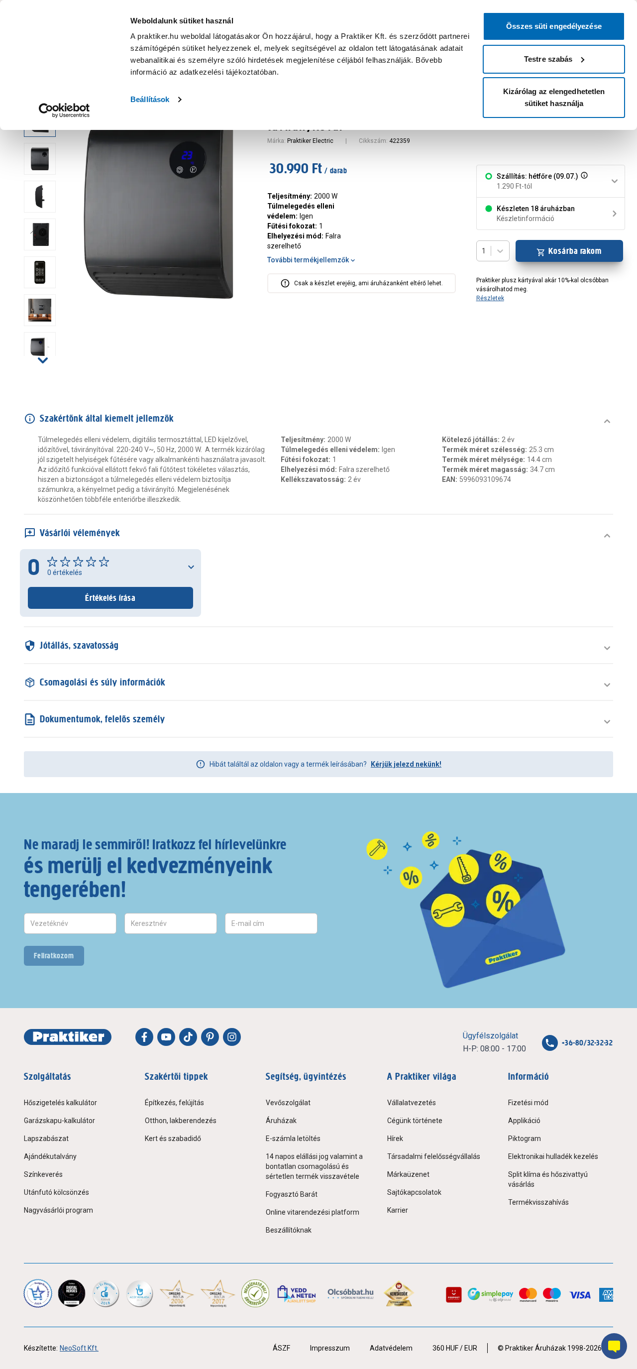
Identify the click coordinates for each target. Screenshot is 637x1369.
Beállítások (149, 99)
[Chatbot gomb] (614, 1346)
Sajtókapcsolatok (414, 1192)
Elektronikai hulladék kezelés (553, 1156)
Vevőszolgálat (288, 1103)
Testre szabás (548, 59)
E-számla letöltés (293, 1138)
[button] (583, 181)
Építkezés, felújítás (174, 1103)
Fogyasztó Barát (292, 1194)
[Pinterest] (210, 1037)
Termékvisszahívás (538, 1202)
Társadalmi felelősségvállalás (433, 1156)
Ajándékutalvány (50, 1156)
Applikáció (524, 1121)
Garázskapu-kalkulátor (59, 1121)
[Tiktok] (188, 1037)
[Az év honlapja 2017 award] (218, 1293)
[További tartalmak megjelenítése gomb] (43, 359)
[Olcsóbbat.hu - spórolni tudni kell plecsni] (351, 1293)
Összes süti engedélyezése (554, 26)
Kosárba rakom (575, 250)
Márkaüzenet (408, 1174)
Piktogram (524, 1138)
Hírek (395, 1138)
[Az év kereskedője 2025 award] (399, 1293)
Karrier (397, 1210)
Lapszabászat (46, 1138)
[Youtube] (166, 1037)
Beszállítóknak (289, 1230)
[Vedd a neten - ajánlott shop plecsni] (297, 1293)
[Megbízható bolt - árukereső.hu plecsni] (255, 1293)
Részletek (490, 298)
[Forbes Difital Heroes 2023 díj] (72, 1293)
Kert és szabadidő (173, 1138)
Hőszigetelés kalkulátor (60, 1103)
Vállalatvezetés (411, 1103)
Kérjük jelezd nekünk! (406, 764)
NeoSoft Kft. (79, 1348)
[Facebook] (144, 1037)
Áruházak (281, 1121)
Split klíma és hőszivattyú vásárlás (548, 1179)
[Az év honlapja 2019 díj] (139, 1293)
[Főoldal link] (67, 1037)
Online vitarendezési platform (312, 1212)
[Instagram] (232, 1037)
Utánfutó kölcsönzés (56, 1192)
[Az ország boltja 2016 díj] (177, 1293)
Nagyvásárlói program (58, 1210)
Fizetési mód (528, 1103)
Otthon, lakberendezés (180, 1121)
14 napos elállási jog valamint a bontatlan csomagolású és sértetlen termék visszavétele (314, 1166)
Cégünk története (414, 1121)
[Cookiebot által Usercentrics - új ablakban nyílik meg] (64, 110)
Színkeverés (43, 1174)
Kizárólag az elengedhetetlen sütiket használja (554, 97)
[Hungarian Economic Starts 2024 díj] (38, 1293)
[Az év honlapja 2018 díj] (105, 1293)
